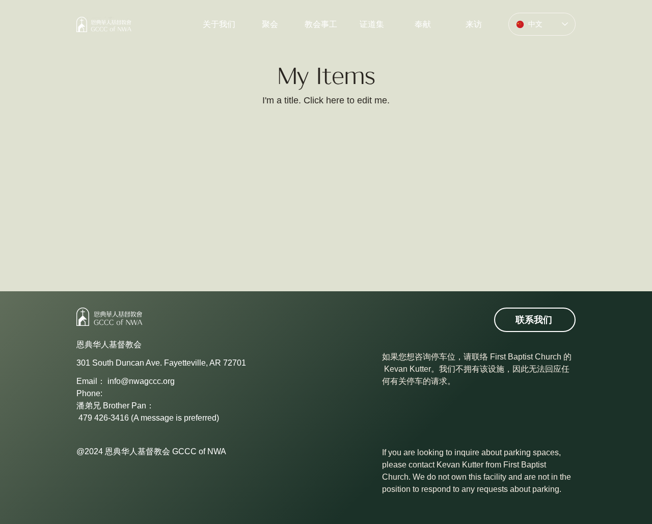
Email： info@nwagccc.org (125, 381)
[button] (320, 24)
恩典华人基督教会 (109, 344)
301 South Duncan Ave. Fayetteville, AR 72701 (161, 362)
